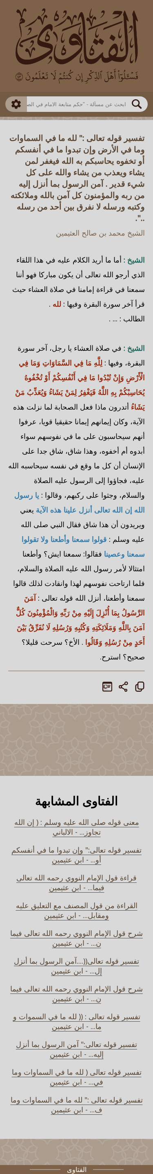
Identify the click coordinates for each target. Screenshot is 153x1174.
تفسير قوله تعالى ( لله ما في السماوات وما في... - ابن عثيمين (77, 1077)
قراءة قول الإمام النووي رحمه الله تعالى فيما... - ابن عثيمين (76, 882)
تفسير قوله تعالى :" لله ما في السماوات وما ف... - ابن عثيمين (77, 1104)
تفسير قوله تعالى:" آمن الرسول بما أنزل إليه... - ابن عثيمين (76, 1049)
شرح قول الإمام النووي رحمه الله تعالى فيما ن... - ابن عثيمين (76, 938)
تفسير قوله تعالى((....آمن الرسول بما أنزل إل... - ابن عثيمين (76, 966)
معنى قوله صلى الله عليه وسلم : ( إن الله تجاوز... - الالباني (76, 827)
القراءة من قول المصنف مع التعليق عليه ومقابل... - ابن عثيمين (76, 910)
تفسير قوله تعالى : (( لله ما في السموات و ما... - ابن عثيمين (76, 1021)
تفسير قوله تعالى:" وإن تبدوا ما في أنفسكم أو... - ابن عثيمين (76, 854)
